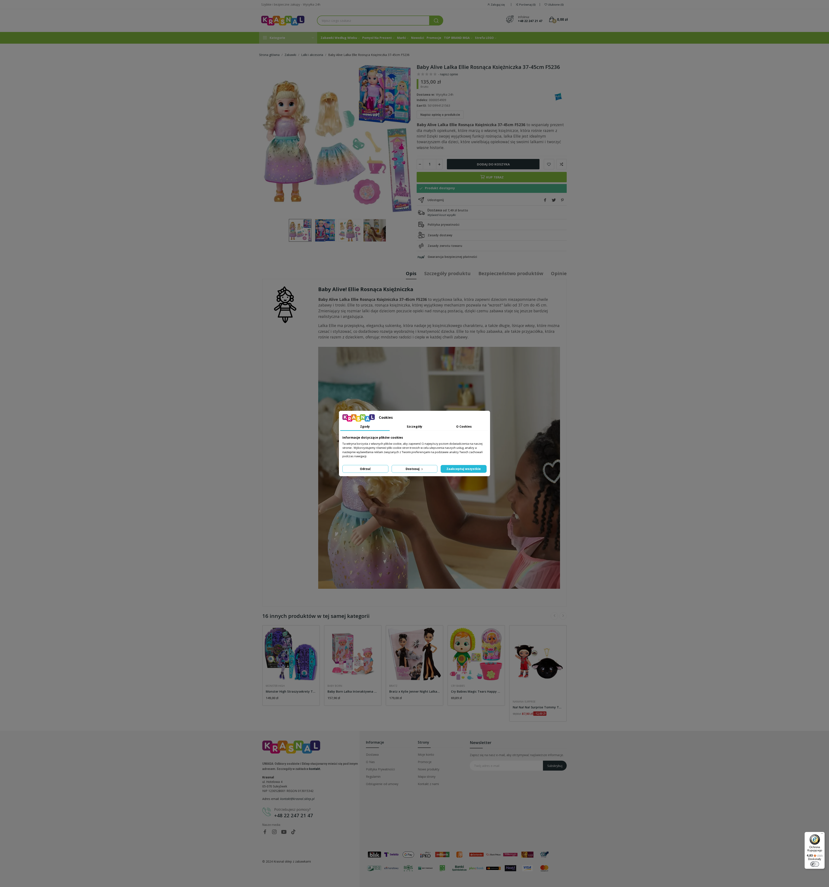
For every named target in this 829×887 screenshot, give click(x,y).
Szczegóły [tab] (414, 426)
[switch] (814, 864)
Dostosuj (413, 469)
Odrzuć (365, 469)
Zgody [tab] (365, 426)
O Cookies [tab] (464, 426)
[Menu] (822, 834)
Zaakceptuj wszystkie (463, 469)
